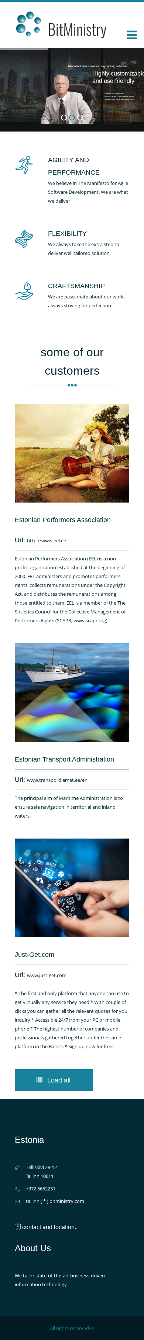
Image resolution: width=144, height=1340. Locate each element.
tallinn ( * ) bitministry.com (55, 1201)
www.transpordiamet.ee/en (57, 780)
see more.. (118, 114)
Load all (59, 1080)
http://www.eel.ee (46, 540)
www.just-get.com (46, 975)
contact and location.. (50, 1227)
